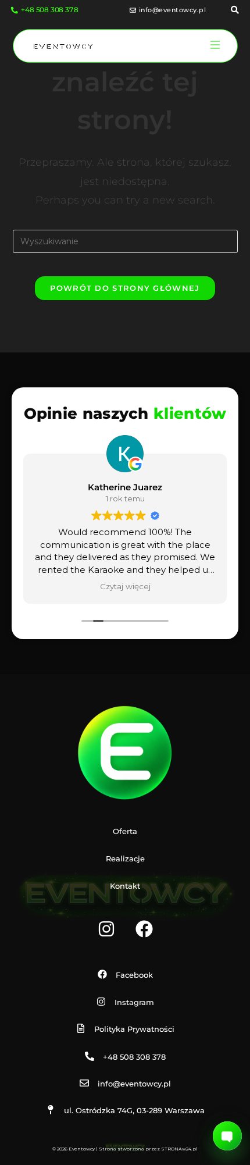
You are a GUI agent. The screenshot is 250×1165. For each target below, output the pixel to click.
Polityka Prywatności (134, 1029)
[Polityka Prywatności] (80, 1028)
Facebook (134, 974)
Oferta (125, 831)
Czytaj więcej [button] (125, 586)
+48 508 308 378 (134, 1056)
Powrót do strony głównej (124, 288)
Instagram (134, 1002)
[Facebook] (144, 928)
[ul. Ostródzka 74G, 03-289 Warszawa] (50, 1109)
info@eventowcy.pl (134, 1083)
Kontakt (125, 885)
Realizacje (125, 858)
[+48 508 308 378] (89, 1056)
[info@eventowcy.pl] (84, 1083)
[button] (215, 46)
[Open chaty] (227, 1135)
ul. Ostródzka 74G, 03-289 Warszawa (134, 1110)
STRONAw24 (176, 1149)
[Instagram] (106, 928)
